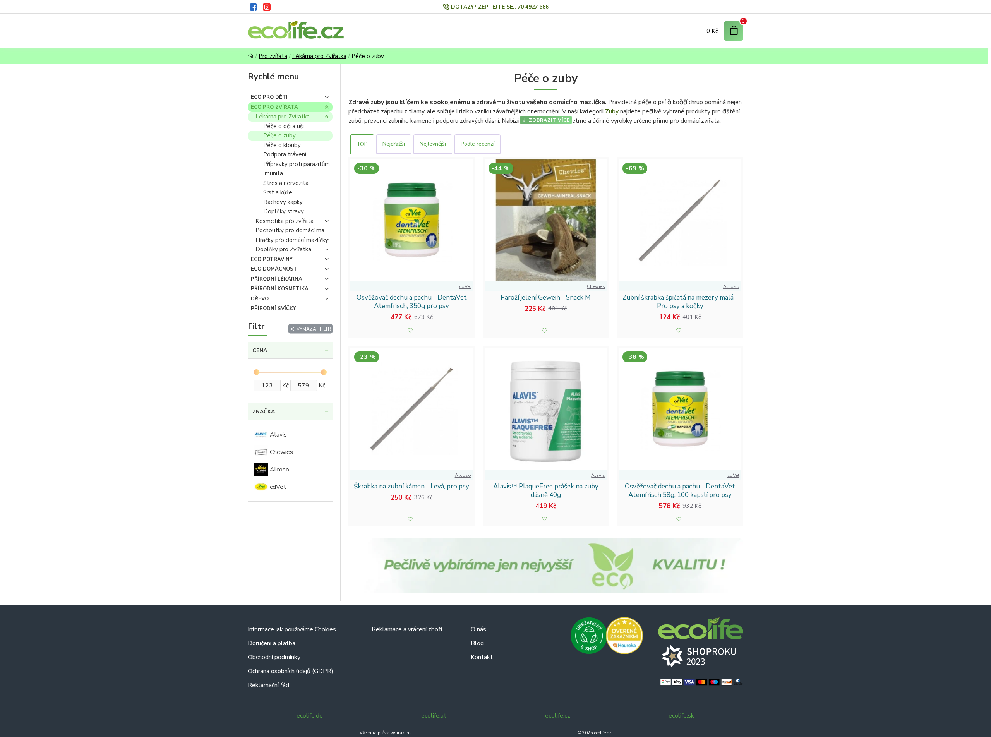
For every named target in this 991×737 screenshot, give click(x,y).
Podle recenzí (477, 143)
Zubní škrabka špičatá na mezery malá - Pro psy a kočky (680, 301)
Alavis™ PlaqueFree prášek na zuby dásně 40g (545, 490)
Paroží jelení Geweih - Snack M (546, 297)
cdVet (465, 286)
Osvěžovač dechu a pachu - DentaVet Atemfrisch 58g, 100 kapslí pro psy (680, 490)
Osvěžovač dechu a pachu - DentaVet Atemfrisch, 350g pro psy (412, 301)
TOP (362, 144)
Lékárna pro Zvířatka (319, 56)
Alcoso (731, 286)
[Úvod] (251, 56)
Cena (259, 350)
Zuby (612, 111)
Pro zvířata (273, 56)
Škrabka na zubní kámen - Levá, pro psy (411, 486)
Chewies (596, 286)
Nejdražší (393, 143)
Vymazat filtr (314, 329)
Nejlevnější (433, 143)
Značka (263, 411)
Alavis (598, 475)
